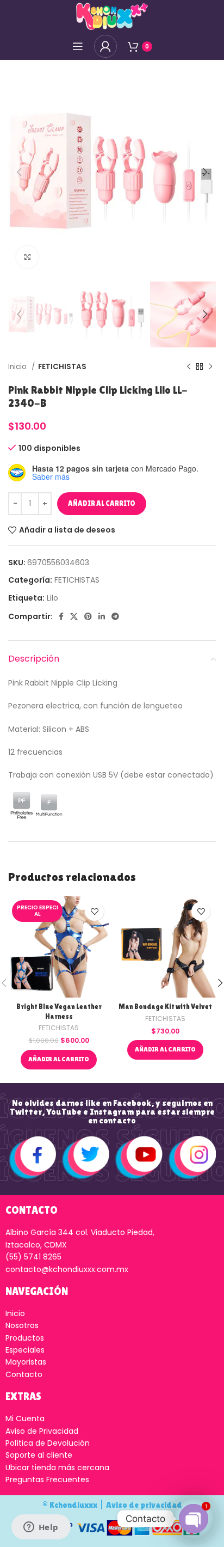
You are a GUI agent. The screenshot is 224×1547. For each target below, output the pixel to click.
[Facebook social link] (61, 616)
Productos (24, 1337)
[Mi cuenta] (105, 46)
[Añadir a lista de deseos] (94, 911)
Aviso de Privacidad (41, 1431)
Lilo (52, 597)
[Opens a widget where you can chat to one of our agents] (41, 1528)
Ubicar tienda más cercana (57, 1467)
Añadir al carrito (101, 503)
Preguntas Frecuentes (47, 1479)
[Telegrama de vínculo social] (115, 616)
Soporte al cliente (38, 1455)
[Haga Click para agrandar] (27, 257)
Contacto (23, 1374)
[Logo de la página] (112, 15)
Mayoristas (25, 1361)
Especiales (25, 1349)
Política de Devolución (47, 1443)
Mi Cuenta (25, 1418)
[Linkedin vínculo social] (101, 616)
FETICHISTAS (62, 367)
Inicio (18, 367)
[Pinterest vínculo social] (88, 616)
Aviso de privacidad (144, 1504)
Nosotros (22, 1325)
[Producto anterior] (188, 366)
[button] (59, 1059)
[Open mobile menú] (78, 46)
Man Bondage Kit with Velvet (165, 1006)
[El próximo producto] (210, 366)
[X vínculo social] (74, 616)
